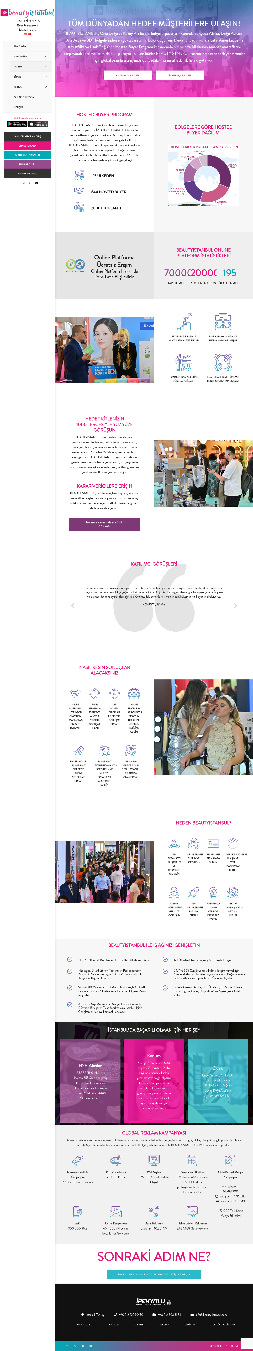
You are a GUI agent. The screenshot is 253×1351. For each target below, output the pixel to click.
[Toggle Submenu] (46, 56)
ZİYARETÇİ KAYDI (27, 145)
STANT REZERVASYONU (27, 155)
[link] (85, 1324)
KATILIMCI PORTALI (27, 173)
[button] (128, 75)
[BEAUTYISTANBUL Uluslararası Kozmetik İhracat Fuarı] (27, 16)
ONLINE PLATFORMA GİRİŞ (27, 136)
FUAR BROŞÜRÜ (27, 164)
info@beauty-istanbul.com (211, 1315)
